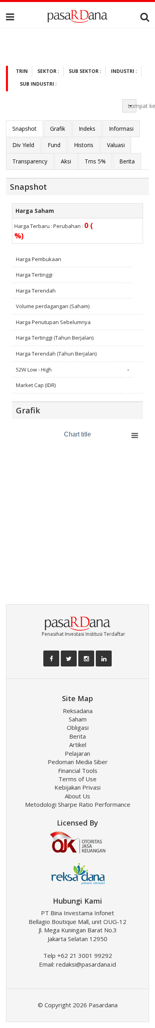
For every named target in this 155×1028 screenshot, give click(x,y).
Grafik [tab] (57, 128)
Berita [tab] (127, 161)
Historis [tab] (83, 145)
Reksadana (78, 711)
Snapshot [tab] (24, 128)
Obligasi (78, 727)
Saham (78, 719)
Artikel (77, 745)
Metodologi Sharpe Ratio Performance (77, 804)
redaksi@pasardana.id (86, 964)
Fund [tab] (54, 145)
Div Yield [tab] (23, 145)
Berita (77, 736)
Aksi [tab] (66, 161)
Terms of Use (77, 779)
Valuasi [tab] (116, 145)
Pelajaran (77, 753)
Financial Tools (77, 770)
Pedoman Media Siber (78, 762)
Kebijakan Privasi (77, 787)
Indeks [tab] (87, 128)
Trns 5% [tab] (95, 161)
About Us (77, 796)
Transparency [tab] (29, 161)
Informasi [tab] (121, 128)
